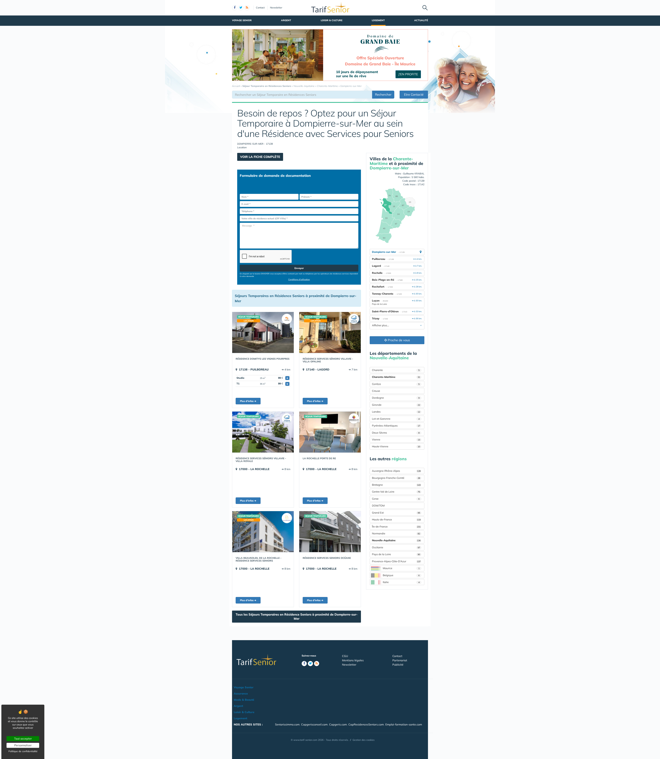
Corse (396, 498)
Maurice (401, 568)
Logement (378, 20)
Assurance (241, 693)
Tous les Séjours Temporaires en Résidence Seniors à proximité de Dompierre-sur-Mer (297, 616)
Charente (396, 370)
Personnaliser (23, 745)
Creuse (376, 390)
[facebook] (234, 7)
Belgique (401, 575)
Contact (260, 7)
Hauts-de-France (396, 519)
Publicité (397, 664)
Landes (396, 411)
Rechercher (383, 94)
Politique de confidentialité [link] (22, 751)
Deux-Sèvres (396, 432)
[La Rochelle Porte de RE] (330, 432)
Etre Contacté (414, 94)
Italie (401, 582)
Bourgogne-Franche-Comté (396, 478)
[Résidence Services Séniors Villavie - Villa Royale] (263, 432)
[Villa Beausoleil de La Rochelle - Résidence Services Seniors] (263, 531)
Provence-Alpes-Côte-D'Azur (396, 561)
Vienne (396, 439)
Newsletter (276, 7)
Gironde (396, 404)
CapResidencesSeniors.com (366, 724)
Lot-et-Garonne (396, 418)
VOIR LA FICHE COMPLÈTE (260, 157)
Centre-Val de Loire (396, 491)
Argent (286, 20)
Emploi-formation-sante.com (403, 724)
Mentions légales (353, 660)
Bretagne (396, 484)
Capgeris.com (338, 724)
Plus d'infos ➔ (248, 401)
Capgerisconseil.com (314, 724)
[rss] (247, 7)
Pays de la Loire (396, 554)
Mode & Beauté (244, 699)
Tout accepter (23, 738)
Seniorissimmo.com (287, 724)
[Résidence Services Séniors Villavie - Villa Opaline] (330, 332)
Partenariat (399, 660)
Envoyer (299, 268)
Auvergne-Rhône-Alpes (396, 470)
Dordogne (396, 397)
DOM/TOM (378, 505)
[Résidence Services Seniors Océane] (330, 531)
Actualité (421, 20)
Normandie (396, 533)
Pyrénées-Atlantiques (396, 425)
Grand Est (396, 512)
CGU (345, 656)
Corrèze (396, 384)
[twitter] (240, 7)
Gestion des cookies (364, 739)
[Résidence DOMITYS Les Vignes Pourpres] (263, 332)
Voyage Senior (242, 20)
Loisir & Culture (331, 20)
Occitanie (396, 547)
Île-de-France (396, 526)
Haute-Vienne (396, 446)
